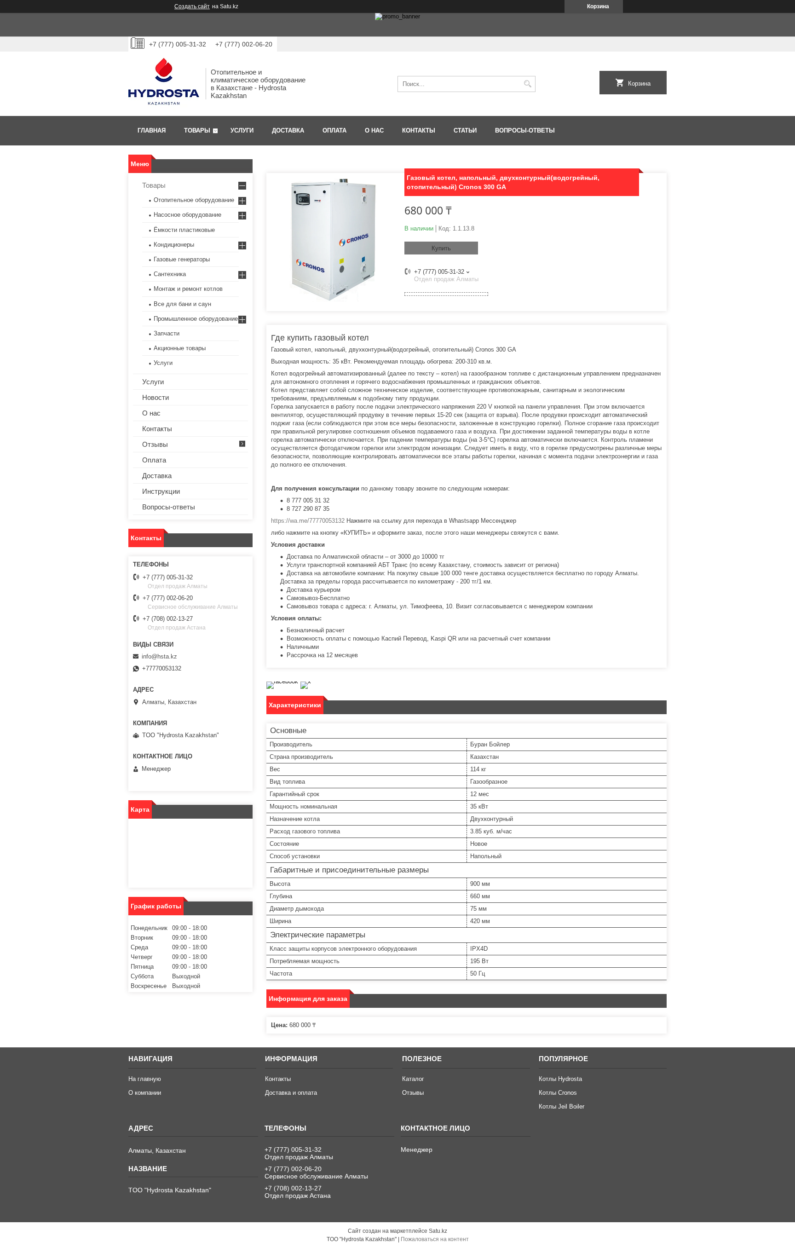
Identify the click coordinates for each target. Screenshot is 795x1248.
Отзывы (155, 444)
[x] (305, 681)
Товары (197, 130)
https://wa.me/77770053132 (308, 520)
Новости (155, 397)
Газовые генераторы (182, 259)
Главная (152, 130)
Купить (441, 248)
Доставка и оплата (291, 1092)
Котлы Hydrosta (560, 1078)
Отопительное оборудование (194, 199)
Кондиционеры (174, 244)
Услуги (241, 130)
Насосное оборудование (187, 214)
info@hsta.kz (159, 656)
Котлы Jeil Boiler (561, 1106)
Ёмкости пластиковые (184, 229)
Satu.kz (438, 1231)
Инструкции (161, 491)
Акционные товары (180, 348)
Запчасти (166, 333)
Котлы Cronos (558, 1092)
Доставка (288, 130)
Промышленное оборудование (196, 318)
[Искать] (527, 84)
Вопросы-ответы (525, 130)
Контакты (418, 130)
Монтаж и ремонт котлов (188, 288)
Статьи (465, 130)
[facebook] (282, 681)
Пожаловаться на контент (435, 1239)
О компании (144, 1092)
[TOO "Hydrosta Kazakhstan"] (163, 83)
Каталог (413, 1078)
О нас (374, 130)
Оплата (334, 130)
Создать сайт (192, 6)
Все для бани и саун (182, 303)
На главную (144, 1078)
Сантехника (170, 274)
